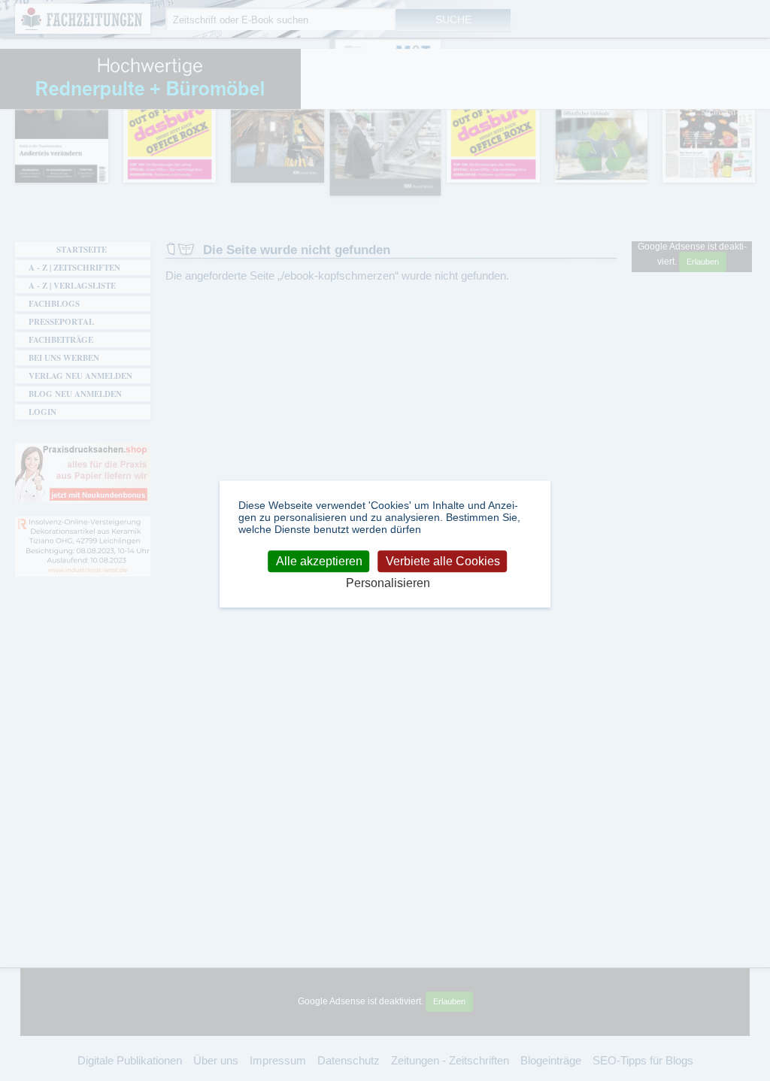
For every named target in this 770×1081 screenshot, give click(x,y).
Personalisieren (388, 583)
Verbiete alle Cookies (443, 561)
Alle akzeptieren (319, 561)
